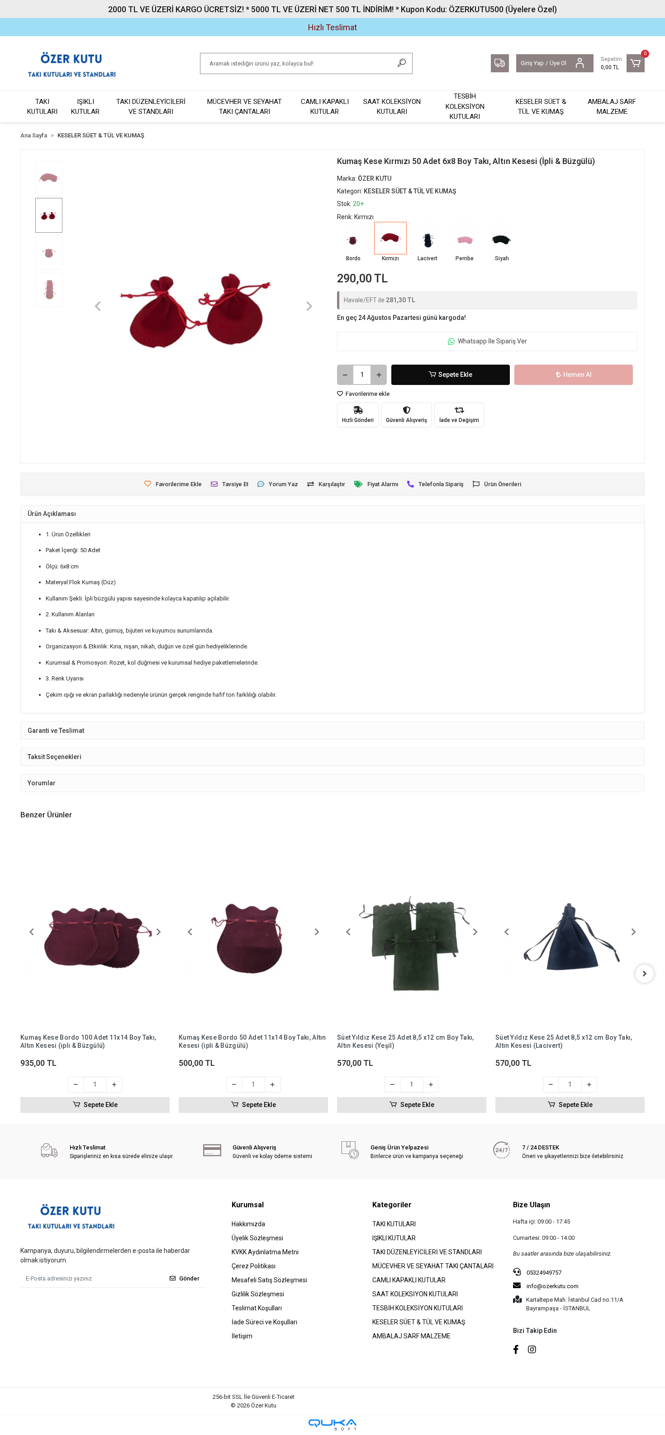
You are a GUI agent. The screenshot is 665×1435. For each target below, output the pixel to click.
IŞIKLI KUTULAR (85, 107)
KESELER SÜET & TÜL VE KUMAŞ (541, 107)
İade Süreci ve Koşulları (264, 1322)
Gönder (189, 1278)
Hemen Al (577, 374)
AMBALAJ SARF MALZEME (612, 107)
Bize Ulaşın (531, 1205)
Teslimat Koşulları (257, 1308)
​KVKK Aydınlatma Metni (265, 1252)
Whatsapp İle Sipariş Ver (492, 341)
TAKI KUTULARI (42, 107)
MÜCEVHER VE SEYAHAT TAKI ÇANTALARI (244, 107)
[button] (623, 63)
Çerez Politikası (254, 1266)
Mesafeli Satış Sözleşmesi (269, 1280)
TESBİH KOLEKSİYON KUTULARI (465, 106)
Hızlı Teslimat (332, 27)
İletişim (242, 1336)
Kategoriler (392, 1205)
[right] (644, 974)
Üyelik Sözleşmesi (257, 1238)
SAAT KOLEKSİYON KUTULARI (392, 107)
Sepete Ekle (455, 374)
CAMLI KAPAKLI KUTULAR (325, 107)
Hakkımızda (248, 1224)
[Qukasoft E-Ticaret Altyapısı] (332, 1424)
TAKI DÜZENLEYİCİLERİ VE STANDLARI (150, 107)
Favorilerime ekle (367, 393)
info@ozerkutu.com (553, 1286)
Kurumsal (248, 1205)
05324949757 (543, 1272)
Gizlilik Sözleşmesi (258, 1294)
